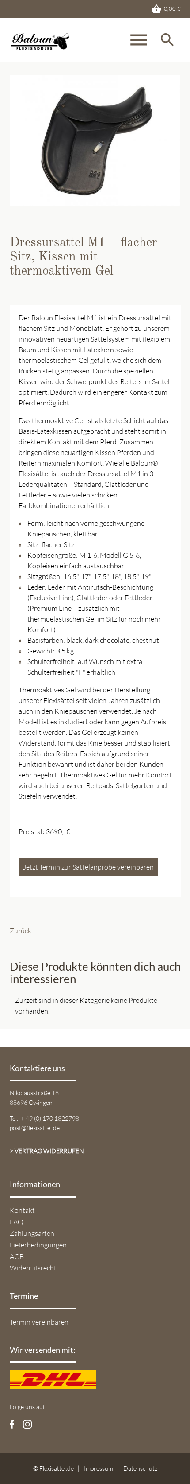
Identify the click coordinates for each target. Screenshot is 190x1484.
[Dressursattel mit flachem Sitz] (95, 200)
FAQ (16, 1221)
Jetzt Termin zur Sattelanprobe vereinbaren (88, 866)
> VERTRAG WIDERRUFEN (47, 1150)
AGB (17, 1256)
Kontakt (22, 1210)
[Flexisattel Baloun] (65, 44)
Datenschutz (140, 1468)
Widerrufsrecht (33, 1267)
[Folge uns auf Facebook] (12, 1423)
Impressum (98, 1468)
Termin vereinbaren (39, 1321)
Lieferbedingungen (38, 1244)
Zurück (20, 930)
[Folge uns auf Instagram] (27, 1423)
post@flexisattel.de (35, 1127)
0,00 (166, 9)
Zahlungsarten (32, 1233)
